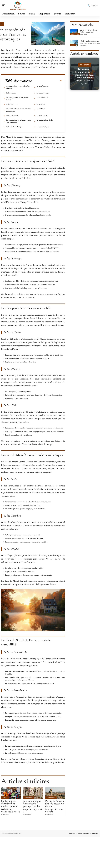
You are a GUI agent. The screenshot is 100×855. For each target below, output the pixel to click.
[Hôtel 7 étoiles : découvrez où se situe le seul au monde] (74, 43)
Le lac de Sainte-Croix (45, 120)
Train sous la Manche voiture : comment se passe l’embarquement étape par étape (85, 74)
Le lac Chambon (12, 115)
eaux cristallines (13, 57)
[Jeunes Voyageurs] (18, 5)
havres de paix (12, 60)
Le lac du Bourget (43, 93)
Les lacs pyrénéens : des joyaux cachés (17, 98)
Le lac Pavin (41, 109)
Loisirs (5, 797)
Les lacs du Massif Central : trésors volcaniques (18, 110)
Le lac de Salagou (43, 127)
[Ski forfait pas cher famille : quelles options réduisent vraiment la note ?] (11, 793)
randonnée (19, 63)
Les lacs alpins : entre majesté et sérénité (18, 87)
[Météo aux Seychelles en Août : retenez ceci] (74, 32)
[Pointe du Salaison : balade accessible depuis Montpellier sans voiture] (55, 793)
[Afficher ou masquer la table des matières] (47, 80)
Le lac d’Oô (41, 104)
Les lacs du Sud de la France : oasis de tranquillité (18, 121)
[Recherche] (89, 5)
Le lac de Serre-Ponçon (14, 127)
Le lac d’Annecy (42, 86)
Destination (29, 797)
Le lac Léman (11, 93)
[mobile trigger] (4, 5)
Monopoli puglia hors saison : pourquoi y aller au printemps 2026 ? (32, 806)
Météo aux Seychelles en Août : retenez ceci (88, 31)
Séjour (73, 45)
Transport (84, 65)
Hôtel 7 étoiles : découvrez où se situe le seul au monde (90, 42)
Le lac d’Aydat (42, 115)
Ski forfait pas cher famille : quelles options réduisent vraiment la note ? (10, 806)
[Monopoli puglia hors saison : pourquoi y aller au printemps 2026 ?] (33, 793)
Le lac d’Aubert (11, 104)
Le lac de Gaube (42, 97)
